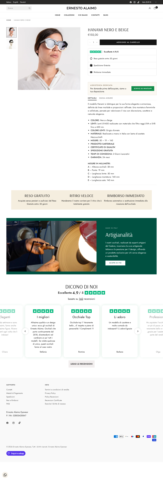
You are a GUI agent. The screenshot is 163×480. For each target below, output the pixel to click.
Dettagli (92, 98)
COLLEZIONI (69, 15)
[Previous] (24, 58)
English (15, 2)
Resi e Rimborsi (12, 400)
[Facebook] (131, 2)
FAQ (8, 403)
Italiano (8, 2)
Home (8, 20)
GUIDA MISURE (106, 98)
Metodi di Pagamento (14, 393)
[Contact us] (5, 475)
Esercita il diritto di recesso (55, 403)
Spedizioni (10, 396)
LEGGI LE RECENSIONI (82, 363)
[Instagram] (134, 2)
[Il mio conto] (150, 8)
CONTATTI (95, 15)
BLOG (105, 15)
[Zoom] (75, 32)
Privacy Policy (50, 393)
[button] (115, 263)
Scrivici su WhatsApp (143, 88)
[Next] (74, 58)
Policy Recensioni (52, 396)
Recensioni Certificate (53, 400)
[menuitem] (8, 2)
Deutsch (23, 2)
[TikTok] (138, 2)
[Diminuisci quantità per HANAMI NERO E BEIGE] (90, 42)
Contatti (9, 389)
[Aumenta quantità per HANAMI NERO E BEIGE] (97, 42)
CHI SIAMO (82, 15)
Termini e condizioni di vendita (57, 389)
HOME (57, 15)
